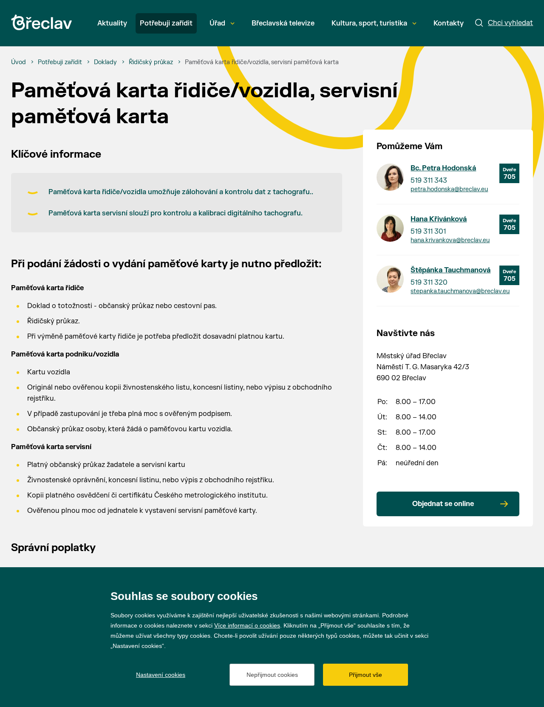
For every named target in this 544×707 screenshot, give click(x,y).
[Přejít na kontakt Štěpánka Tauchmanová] (390, 279)
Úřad (217, 23)
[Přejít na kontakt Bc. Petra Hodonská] (390, 177)
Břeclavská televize (283, 23)
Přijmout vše (365, 674)
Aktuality (112, 23)
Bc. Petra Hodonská (443, 168)
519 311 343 (429, 180)
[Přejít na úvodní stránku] (41, 22)
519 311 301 (428, 231)
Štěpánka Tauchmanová (450, 270)
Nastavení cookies (160, 674)
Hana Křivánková (439, 219)
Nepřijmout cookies (272, 674)
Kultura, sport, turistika (369, 23)
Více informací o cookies (247, 625)
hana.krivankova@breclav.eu (450, 240)
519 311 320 (429, 282)
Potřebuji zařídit (166, 23)
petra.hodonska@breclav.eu (449, 189)
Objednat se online (443, 504)
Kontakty (449, 23)
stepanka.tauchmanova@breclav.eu (460, 291)
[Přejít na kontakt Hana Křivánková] (390, 228)
